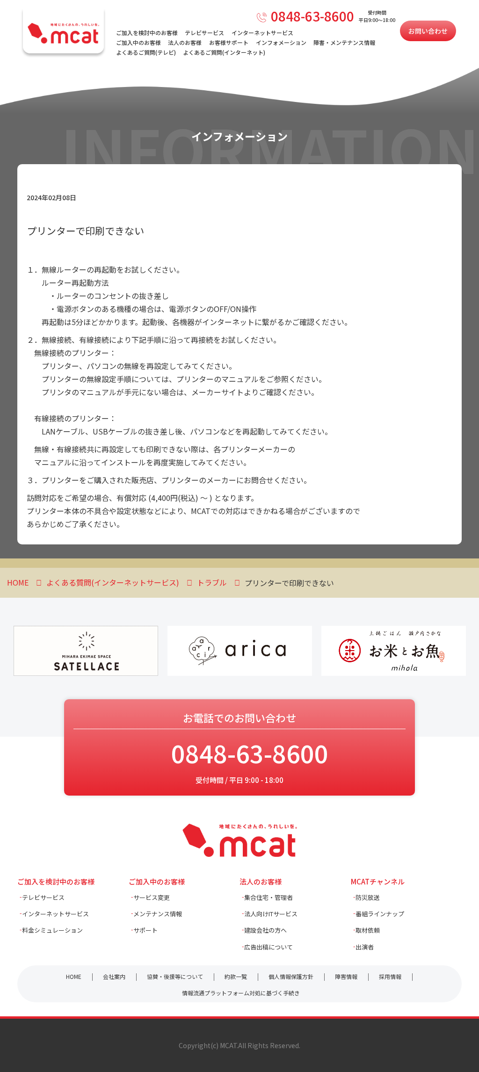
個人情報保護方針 (291, 976)
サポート (145, 930)
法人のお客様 (185, 42)
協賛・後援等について (175, 976)
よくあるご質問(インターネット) (224, 52)
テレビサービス (204, 32)
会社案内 (114, 976)
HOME (73, 976)
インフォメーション (281, 42)
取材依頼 (368, 930)
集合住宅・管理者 (268, 897)
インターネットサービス (262, 32)
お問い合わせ (428, 31)
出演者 (365, 946)
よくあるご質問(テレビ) (146, 52)
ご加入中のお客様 (138, 42)
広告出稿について (268, 946)
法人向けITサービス (271, 913)
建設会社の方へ (265, 930)
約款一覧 (236, 976)
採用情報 (390, 976)
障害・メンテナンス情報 (344, 42)
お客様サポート (228, 42)
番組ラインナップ (380, 913)
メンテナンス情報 (157, 913)
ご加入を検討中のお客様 (147, 32)
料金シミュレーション (52, 930)
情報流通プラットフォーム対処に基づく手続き (241, 993)
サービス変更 (151, 897)
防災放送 (368, 897)
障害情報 (346, 976)
